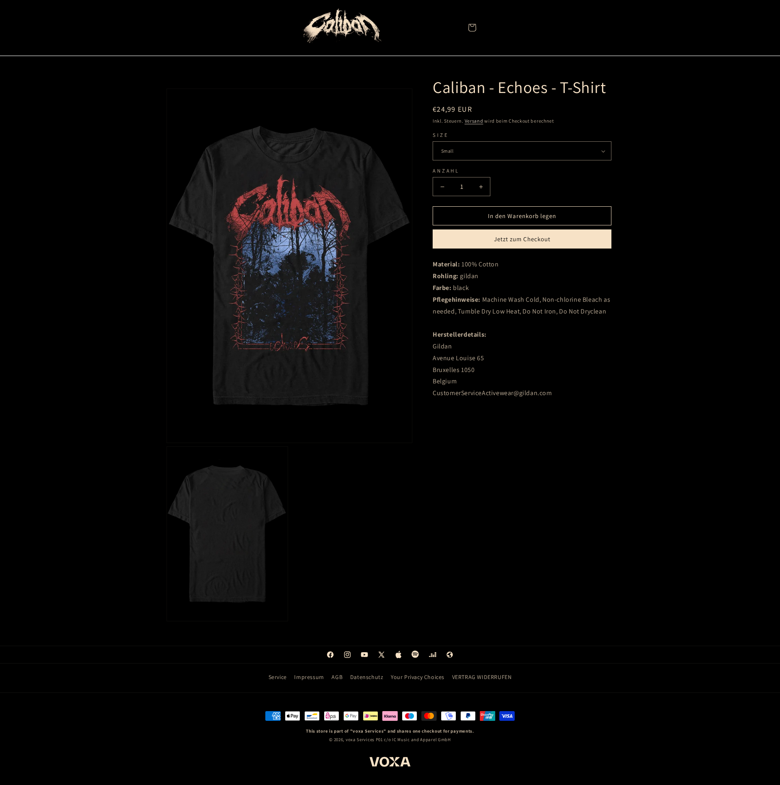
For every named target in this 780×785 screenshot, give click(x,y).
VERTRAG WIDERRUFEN (482, 677)
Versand (474, 121)
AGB (337, 677)
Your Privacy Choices (417, 677)
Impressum (309, 677)
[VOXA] (390, 763)
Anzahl (446, 170)
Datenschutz (367, 677)
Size (440, 135)
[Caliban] (341, 27)
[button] (472, 28)
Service (278, 677)
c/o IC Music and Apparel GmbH (417, 739)
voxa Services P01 (364, 739)
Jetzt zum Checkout (522, 239)
